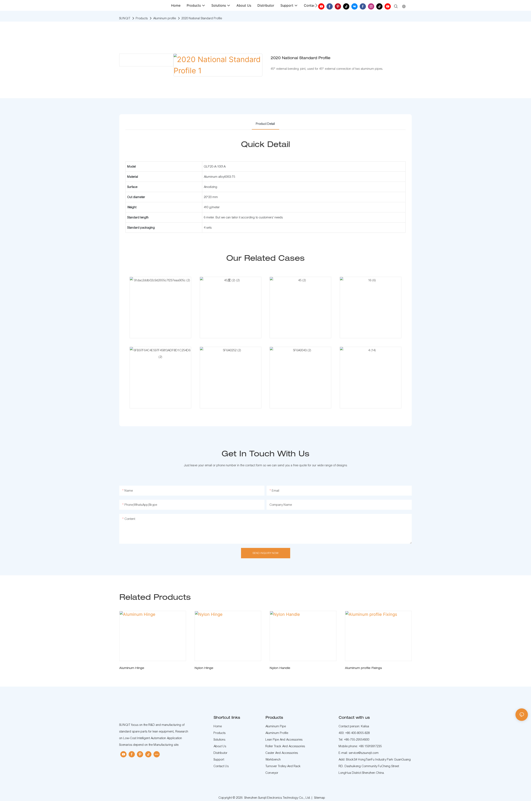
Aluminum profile (164, 18)
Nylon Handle (280, 668)
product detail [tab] (265, 124)
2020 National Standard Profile (201, 18)
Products (142, 18)
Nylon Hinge (204, 668)
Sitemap (319, 798)
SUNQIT (124, 18)
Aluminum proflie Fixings (363, 668)
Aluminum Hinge (131, 668)
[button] (316, 5)
